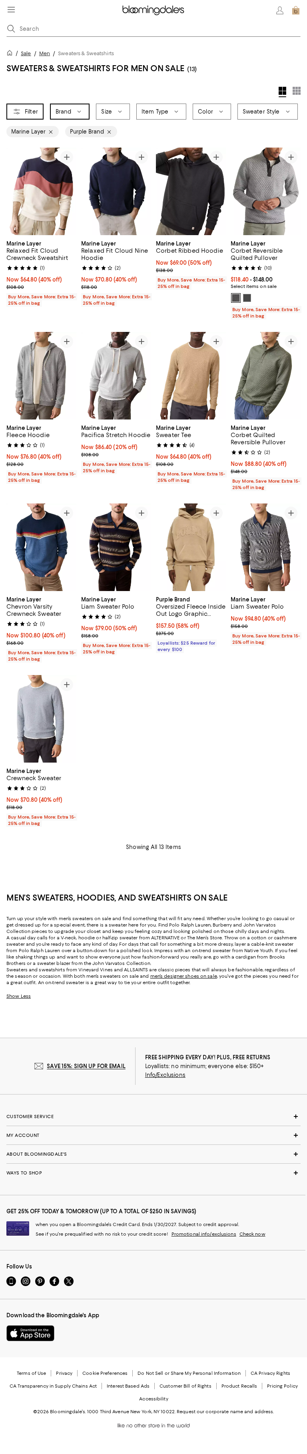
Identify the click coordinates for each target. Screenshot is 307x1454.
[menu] (11, 9)
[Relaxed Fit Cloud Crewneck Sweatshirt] (41, 191)
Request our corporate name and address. (225, 1411)
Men (44, 53)
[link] (41, 272)
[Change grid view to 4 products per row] (282, 92)
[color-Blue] (247, 298)
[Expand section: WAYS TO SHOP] (153, 1173)
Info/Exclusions (165, 1075)
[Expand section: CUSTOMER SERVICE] (153, 1116)
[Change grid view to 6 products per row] (297, 91)
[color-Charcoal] (236, 298)
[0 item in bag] (296, 10)
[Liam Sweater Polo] (116, 547)
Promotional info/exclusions (203, 1234)
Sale (26, 53)
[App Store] (30, 1333)
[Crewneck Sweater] (41, 719)
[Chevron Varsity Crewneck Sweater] (41, 547)
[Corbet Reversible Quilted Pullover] (266, 191)
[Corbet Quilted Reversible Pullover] (266, 375)
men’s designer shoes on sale (183, 976)
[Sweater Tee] (191, 375)
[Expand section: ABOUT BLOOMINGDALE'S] (153, 1154)
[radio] (236, 298)
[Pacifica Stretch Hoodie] (116, 375)
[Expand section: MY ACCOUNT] (153, 1135)
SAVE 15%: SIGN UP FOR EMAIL (86, 1066)
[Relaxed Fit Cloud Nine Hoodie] (116, 191)
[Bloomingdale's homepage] (11, 54)
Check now (252, 1234)
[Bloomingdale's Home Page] (153, 10)
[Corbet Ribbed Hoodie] (191, 191)
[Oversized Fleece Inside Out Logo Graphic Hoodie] (191, 547)
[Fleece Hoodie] (41, 375)
